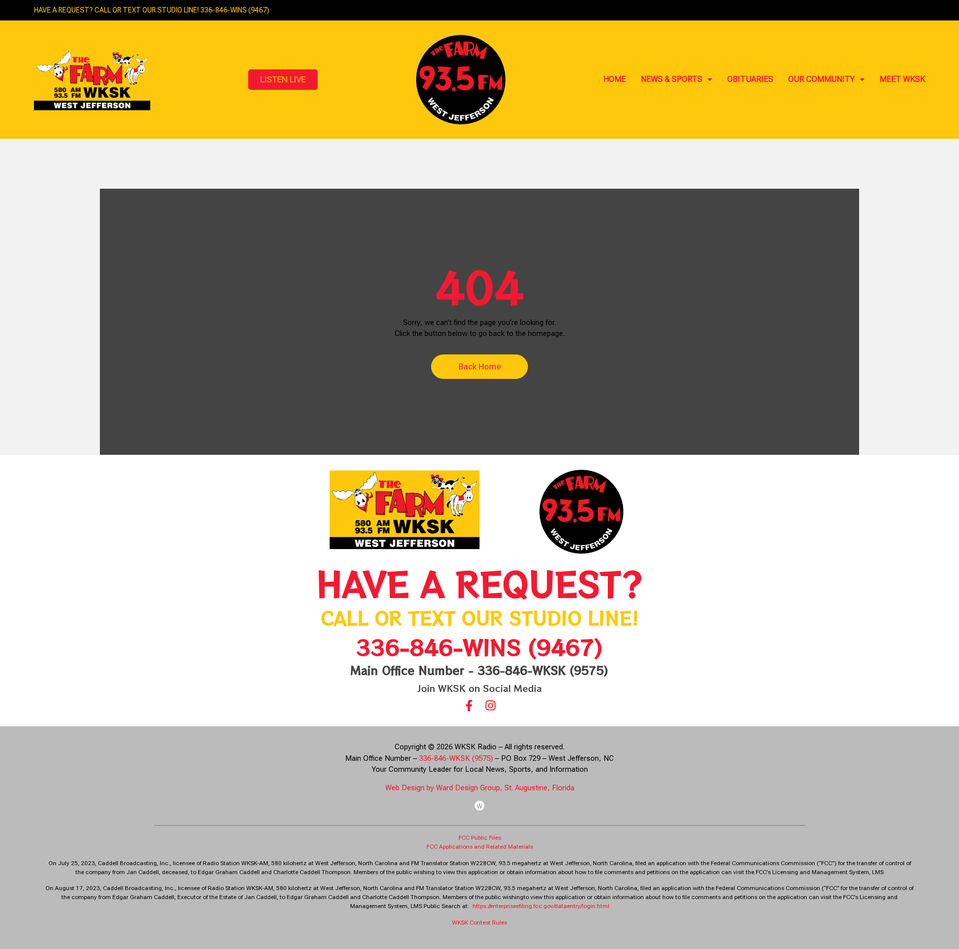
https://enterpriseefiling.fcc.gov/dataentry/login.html (541, 906)
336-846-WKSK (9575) (456, 758)
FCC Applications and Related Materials (480, 846)
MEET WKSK (902, 79)
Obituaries (750, 79)
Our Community (821, 79)
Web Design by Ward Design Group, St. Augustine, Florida (479, 787)
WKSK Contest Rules (479, 922)
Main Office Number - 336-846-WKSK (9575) (479, 670)
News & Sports (671, 79)
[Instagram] (490, 705)
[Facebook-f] (469, 705)
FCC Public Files (480, 837)
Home (614, 79)
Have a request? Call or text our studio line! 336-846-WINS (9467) (151, 10)
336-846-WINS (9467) (479, 647)
